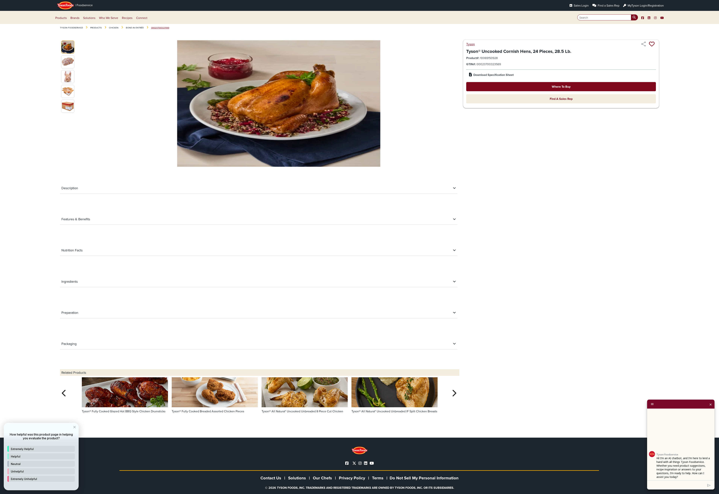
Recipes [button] (127, 18)
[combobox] (607, 17)
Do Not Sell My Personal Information (424, 478)
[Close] (711, 404)
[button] (41, 449)
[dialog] (41, 456)
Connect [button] (141, 18)
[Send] (709, 485)
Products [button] (61, 18)
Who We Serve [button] (108, 18)
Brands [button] (74, 18)
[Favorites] (652, 44)
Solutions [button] (89, 18)
